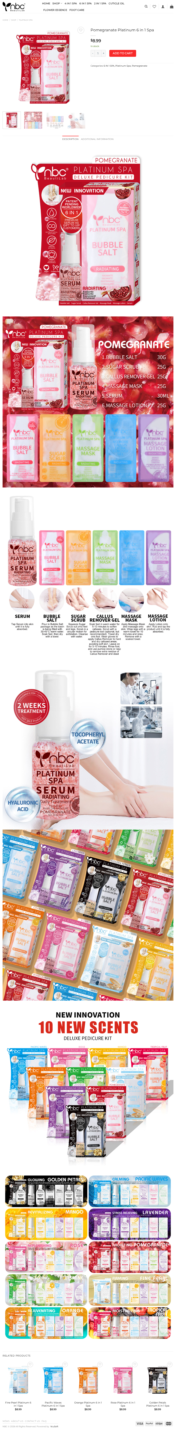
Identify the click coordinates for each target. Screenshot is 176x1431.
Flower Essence (55, 10)
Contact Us (32, 1421)
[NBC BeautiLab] (20, 6)
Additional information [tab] (97, 139)
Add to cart (123, 53)
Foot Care (76, 10)
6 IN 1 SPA (109, 66)
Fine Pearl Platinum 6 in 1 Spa (18, 1404)
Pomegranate (139, 66)
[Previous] (9, 67)
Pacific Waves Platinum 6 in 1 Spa (53, 1404)
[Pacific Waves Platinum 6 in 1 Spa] (53, 1380)
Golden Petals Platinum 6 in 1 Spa (157, 1404)
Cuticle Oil (116, 3)
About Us (17, 1421)
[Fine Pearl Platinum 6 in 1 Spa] (18, 1380)
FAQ (44, 1421)
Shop (56, 3)
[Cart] (171, 6)
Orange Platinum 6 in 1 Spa (88, 1404)
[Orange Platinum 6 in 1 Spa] (88, 1380)
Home (46, 3)
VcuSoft (54, 1426)
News (6, 1421)
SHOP (13, 20)
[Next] (79, 67)
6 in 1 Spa (85, 3)
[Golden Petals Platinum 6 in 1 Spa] (157, 1380)
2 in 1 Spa (100, 3)
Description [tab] (70, 139)
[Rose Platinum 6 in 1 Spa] (123, 1380)
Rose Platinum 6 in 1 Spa (123, 1404)
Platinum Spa (25, 20)
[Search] (146, 6)
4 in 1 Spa (71, 3)
